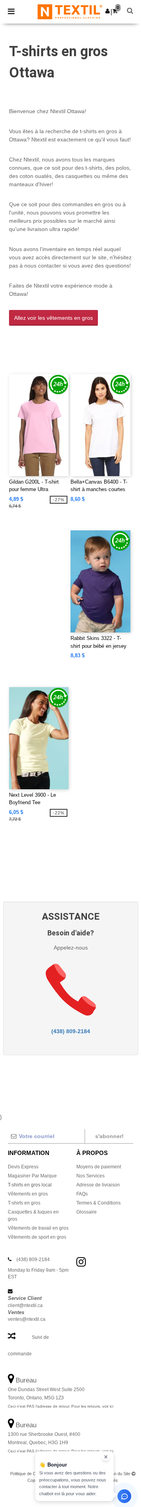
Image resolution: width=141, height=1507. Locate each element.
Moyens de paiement (98, 1167)
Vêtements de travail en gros (38, 1228)
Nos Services (90, 1176)
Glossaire (86, 1212)
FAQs (82, 1194)
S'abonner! (109, 1136)
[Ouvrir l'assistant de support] (124, 1496)
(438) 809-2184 (70, 1031)
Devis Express (23, 1167)
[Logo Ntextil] (70, 11)
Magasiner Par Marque (32, 1176)
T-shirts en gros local (30, 1185)
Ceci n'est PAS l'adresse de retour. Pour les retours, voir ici (60, 1406)
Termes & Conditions (98, 1203)
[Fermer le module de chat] (106, 1457)
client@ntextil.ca (25, 1305)
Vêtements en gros (28, 1194)
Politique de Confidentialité (34, 1473)
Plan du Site (119, 1473)
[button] (107, 11)
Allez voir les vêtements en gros (53, 318)
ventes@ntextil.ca (26, 1319)
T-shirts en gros (24, 1203)
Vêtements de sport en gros (37, 1237)
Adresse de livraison (98, 1185)
